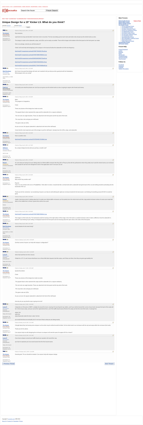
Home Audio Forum (124, 21)
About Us (4, 421)
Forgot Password (123, 49)
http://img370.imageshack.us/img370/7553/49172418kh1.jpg (31, 139)
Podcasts (45, 6)
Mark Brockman (7, 71)
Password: (18, 25)
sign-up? (9, 25)
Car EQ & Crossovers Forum (129, 30)
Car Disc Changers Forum (128, 29)
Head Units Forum (126, 39)
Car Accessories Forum (128, 26)
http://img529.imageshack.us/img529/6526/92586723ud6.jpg (31, 58)
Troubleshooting (123, 56)
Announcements (123, 57)
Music (40, 6)
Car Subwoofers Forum (128, 37)
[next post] (4, 30)
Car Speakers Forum (127, 35)
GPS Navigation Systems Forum (130, 38)
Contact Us (10, 421)
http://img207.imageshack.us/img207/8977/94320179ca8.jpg (31, 51)
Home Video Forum (124, 22)
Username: (6, 25)
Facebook (121, 64)
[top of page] (3, 30)
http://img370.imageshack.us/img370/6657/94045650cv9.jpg (31, 62)
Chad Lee (5, 87)
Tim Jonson (6, 33)
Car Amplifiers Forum (127, 27)
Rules (120, 53)
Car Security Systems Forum (129, 34)
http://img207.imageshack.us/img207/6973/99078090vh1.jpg (31, 54)
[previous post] (4, 68)
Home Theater (26, 6)
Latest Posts (5, 6)
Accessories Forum (124, 42)
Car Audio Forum (123, 25)
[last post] (5, 68)
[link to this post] (6, 30)
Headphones (34, 6)
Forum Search (52, 10)
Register (121, 52)
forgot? (20, 25)
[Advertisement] (47, 391)
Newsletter (15, 421)
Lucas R (5, 254)
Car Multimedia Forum (127, 31)
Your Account (122, 59)
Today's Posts (137, 21)
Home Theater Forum (125, 23)
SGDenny (5, 147)
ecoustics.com (11, 419)
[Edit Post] (113, 30)
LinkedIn (121, 67)
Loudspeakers (17, 6)
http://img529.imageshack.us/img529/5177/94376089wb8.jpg (31, 65)
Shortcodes (122, 55)
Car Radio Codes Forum (128, 33)
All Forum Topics (123, 43)
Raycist (5, 162)
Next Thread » (109, 363)
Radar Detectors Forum (128, 41)
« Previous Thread (8, 363)
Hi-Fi (11, 6)
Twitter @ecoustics (124, 68)
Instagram (121, 66)
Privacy (21, 421)
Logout (120, 50)
